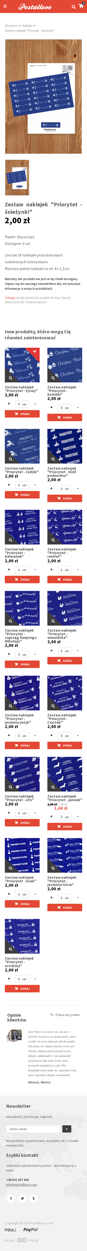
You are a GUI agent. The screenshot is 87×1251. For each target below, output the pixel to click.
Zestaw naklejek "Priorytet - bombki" (61, 390)
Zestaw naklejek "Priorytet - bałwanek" (19, 552)
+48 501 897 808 (17, 1180)
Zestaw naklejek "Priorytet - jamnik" (64, 798)
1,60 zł (60, 808)
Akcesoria (11, 26)
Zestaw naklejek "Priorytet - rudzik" (22, 470)
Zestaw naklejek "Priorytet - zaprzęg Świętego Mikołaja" (21, 636)
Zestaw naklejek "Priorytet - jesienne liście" (61, 881)
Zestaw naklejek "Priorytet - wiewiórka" (61, 634)
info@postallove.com (21, 1184)
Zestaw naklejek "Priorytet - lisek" (20, 879)
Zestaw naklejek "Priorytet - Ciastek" (61, 718)
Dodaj (25, 414)
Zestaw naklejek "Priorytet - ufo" (19, 798)
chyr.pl (33, 1240)
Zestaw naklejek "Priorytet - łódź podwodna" (61, 471)
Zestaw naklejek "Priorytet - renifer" (61, 552)
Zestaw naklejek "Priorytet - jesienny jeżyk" (19, 718)
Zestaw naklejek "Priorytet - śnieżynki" (29, 31)
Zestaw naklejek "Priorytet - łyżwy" (21, 389)
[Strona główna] (32, 10)
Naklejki (27, 26)
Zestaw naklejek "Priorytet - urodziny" (19, 961)
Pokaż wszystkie (68, 1015)
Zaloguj (10, 298)
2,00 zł (11, 395)
